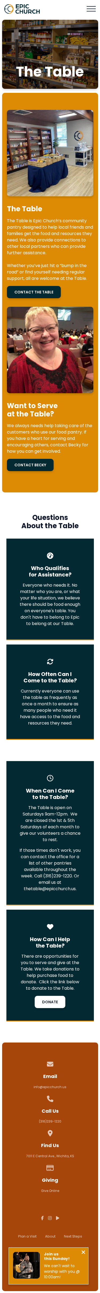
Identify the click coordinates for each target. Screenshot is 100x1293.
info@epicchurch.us (50, 1087)
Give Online (50, 1190)
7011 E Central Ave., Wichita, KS (50, 1156)
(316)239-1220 (50, 1121)
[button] (91, 8)
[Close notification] (83, 1252)
